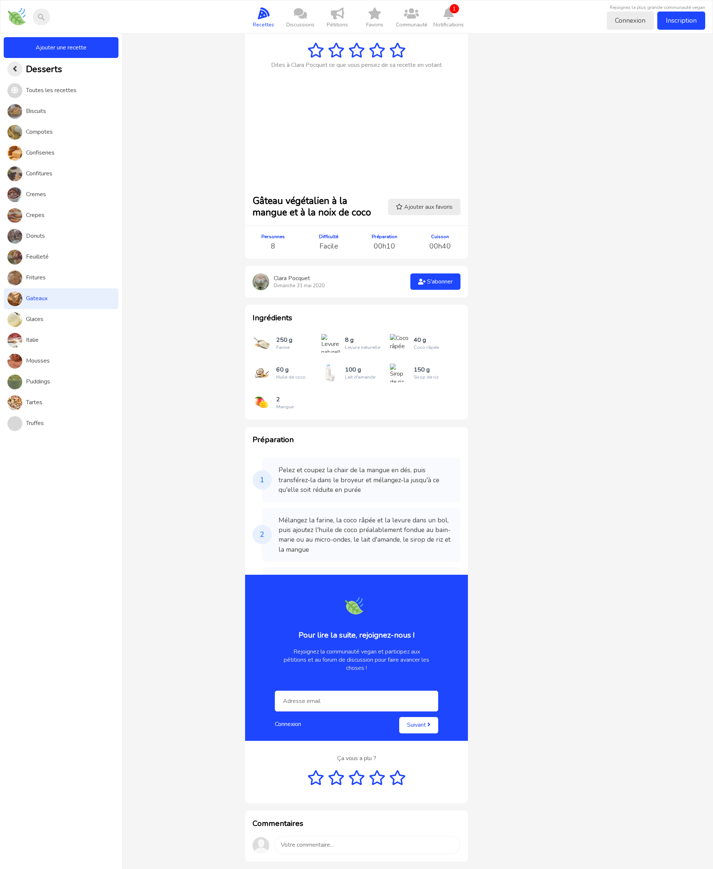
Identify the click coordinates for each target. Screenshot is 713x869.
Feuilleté (37, 257)
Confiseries (40, 153)
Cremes (36, 194)
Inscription (681, 20)
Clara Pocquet (292, 278)
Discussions (300, 24)
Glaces (34, 319)
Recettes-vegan (19, 11)
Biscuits (36, 111)
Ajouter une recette (61, 47)
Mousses (38, 361)
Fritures (36, 277)
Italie (32, 340)
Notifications (448, 16)
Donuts (35, 236)
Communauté (411, 24)
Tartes (34, 402)
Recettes (263, 24)
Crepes (35, 215)
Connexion (630, 20)
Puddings (38, 381)
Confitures (39, 173)
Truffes (35, 423)
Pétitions (337, 24)
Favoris (374, 24)
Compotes (39, 132)
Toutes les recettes (51, 90)
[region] (61, 451)
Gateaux (37, 298)
